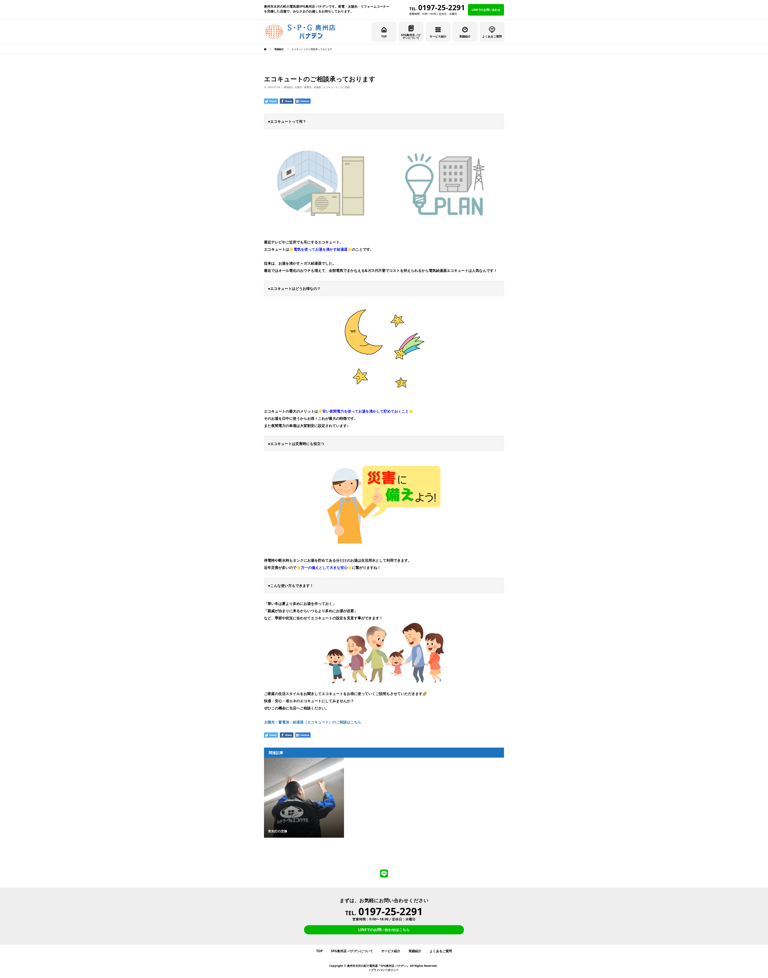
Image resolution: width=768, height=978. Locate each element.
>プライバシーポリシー (384, 970)
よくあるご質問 (492, 36)
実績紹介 (465, 36)
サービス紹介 (438, 36)
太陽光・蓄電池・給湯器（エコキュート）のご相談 (322, 87)
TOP (384, 36)
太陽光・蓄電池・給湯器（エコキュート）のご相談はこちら (312, 722)
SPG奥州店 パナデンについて (411, 36)
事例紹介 (288, 87)
